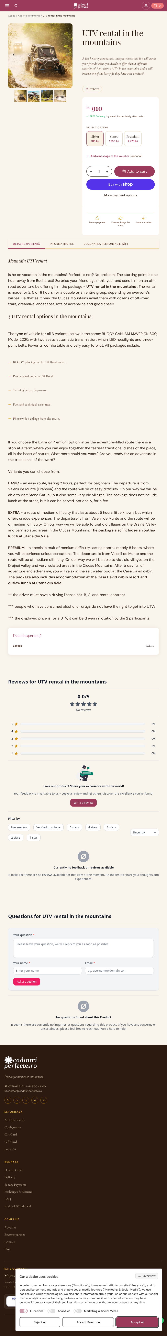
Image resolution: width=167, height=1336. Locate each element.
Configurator (12, 1127)
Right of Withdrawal (17, 1206)
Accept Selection (88, 1322)
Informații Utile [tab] (62, 244)
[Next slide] (68, 55)
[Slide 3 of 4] (47, 96)
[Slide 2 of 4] (34, 96)
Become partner (14, 1234)
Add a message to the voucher (116, 156)
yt (35, 1100)
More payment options (120, 195)
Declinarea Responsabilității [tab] (106, 244)
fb (8, 1100)
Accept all (137, 1322)
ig (26, 1100)
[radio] (95, 138)
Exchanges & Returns (18, 1192)
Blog (7, 1249)
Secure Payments (15, 1185)
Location (10, 1149)
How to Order (13, 1170)
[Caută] (16, 6)
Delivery (9, 1177)
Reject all (40, 1322)
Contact (9, 1242)
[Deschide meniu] (7, 6)
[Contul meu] (146, 6)
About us (10, 1227)
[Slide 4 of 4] (60, 96)
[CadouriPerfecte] (81, 6)
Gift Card (10, 1134)
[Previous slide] (12, 55)
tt (44, 1100)
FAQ (7, 1199)
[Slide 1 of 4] (20, 96)
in (17, 1100)
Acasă (11, 15)
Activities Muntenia (29, 15)
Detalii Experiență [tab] (26, 244)
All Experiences (14, 1120)
